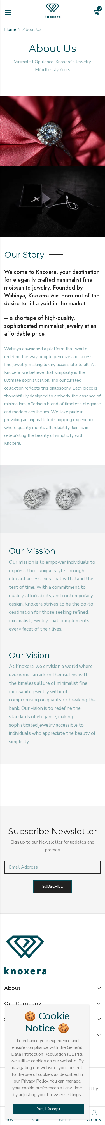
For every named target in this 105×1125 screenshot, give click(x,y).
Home (10, 29)
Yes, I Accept (48, 1109)
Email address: (52, 867)
